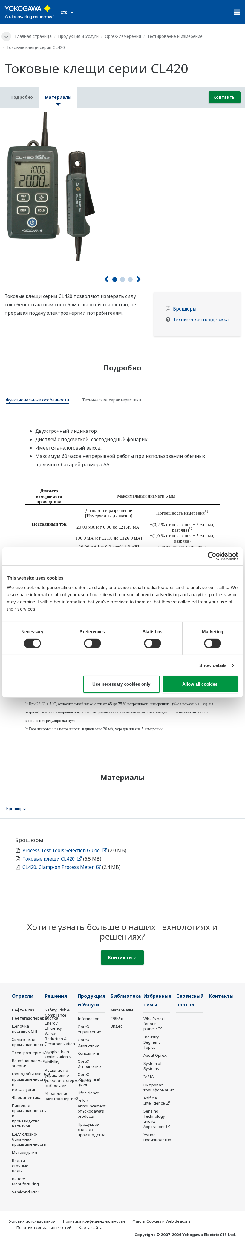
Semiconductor (25, 1192)
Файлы (117, 1018)
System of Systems (152, 1066)
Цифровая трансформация (158, 1087)
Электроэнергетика (31, 1052)
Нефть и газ (23, 1010)
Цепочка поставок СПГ (25, 1028)
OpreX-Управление (89, 1029)
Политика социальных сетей (43, 1227)
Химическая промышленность (29, 1042)
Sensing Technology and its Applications (154, 1118)
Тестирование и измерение (175, 36)
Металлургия (24, 1152)
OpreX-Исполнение (89, 1064)
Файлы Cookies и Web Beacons (161, 1221)
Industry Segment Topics (151, 1042)
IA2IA (148, 1076)
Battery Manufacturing (25, 1181)
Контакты (224, 97)
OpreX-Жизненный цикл (89, 1079)
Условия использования (32, 1221)
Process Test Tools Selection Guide (61, 850)
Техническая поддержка (201, 319)
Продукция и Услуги (78, 36)
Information (88, 1018)
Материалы (122, 1010)
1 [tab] (114, 279)
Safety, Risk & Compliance (57, 1012)
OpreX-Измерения (123, 36)
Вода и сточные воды (20, 1165)
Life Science (88, 1093)
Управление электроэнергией (61, 1096)
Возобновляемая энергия (28, 1063)
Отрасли (22, 996)
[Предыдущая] (106, 279)
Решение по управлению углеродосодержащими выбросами (68, 1078)
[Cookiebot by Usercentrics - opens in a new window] (212, 556)
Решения (56, 996)
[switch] (92, 643)
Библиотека (126, 996)
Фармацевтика (27, 1097)
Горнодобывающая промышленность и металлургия (31, 1081)
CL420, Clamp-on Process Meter (58, 867)
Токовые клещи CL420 (49, 858)
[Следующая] (138, 279)
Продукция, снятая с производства (91, 1129)
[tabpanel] (122, 187)
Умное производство (157, 1137)
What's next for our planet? (154, 1023)
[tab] (37, 401)
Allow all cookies (200, 684)
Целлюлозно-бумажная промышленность (29, 1139)
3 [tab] (130, 279)
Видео (117, 1026)
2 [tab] (122, 279)
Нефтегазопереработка (35, 1018)
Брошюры (184, 309)
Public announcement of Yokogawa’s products (91, 1108)
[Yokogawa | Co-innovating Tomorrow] (29, 12)
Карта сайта (90, 1227)
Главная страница (33, 36)
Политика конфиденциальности (94, 1221)
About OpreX (155, 1055)
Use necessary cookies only (121, 684)
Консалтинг (88, 1053)
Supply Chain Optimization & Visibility (58, 1057)
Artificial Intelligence (154, 1100)
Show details (212, 665)
